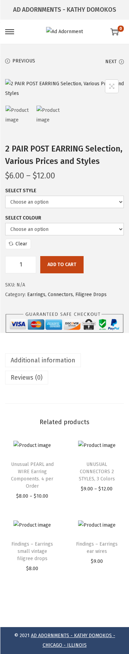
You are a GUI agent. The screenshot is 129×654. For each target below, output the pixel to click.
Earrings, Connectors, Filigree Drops (67, 294)
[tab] (64, 360)
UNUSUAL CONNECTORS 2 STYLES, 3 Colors (97, 471)
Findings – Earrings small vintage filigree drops (32, 551)
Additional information (43, 360)
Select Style (20, 191)
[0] (114, 32)
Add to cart (61, 264)
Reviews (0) (27, 377)
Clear (21, 244)
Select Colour (23, 218)
